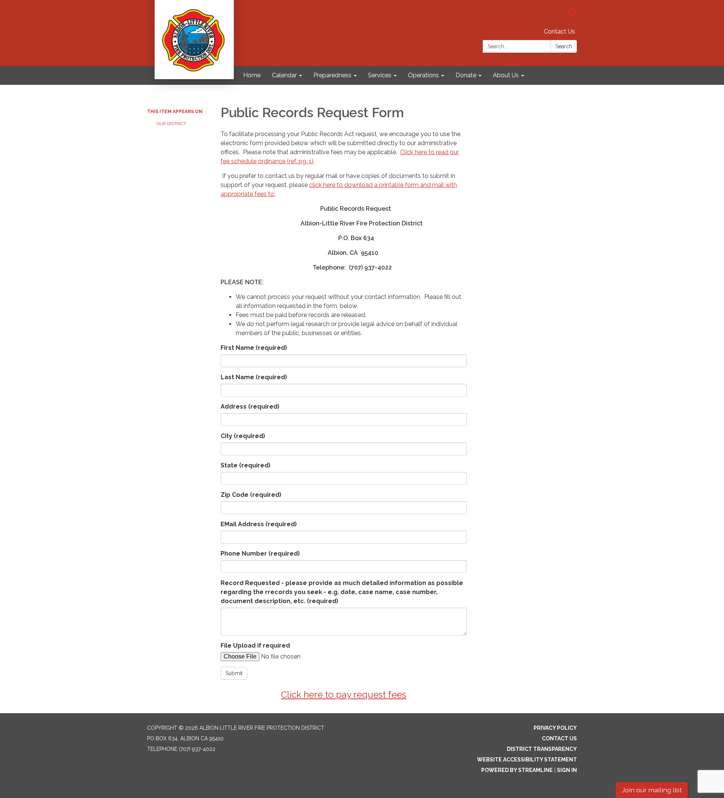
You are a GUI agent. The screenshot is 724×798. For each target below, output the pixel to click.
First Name (254, 347)
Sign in (567, 770)
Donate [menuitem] (466, 75)
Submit (233, 673)
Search (563, 46)
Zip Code (251, 494)
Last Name (254, 377)
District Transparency (542, 749)
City (243, 436)
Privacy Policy (555, 728)
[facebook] (572, 14)
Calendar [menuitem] (284, 75)
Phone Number (260, 553)
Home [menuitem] (252, 75)
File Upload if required (255, 645)
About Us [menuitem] (506, 75)
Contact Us (559, 31)
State (245, 465)
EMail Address (259, 524)
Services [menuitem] (379, 75)
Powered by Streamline (517, 770)
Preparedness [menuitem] (332, 75)
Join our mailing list (652, 790)
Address (250, 406)
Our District (171, 123)
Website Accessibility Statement (527, 760)
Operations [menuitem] (423, 75)
